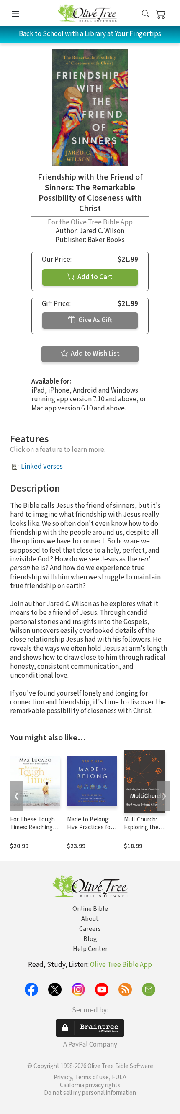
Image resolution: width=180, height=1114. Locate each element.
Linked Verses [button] (42, 466)
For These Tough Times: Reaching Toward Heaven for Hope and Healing (35, 831)
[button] (145, 14)
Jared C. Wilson (101, 231)
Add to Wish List (94, 354)
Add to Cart (94, 277)
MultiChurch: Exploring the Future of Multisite (141, 831)
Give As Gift (94, 320)
